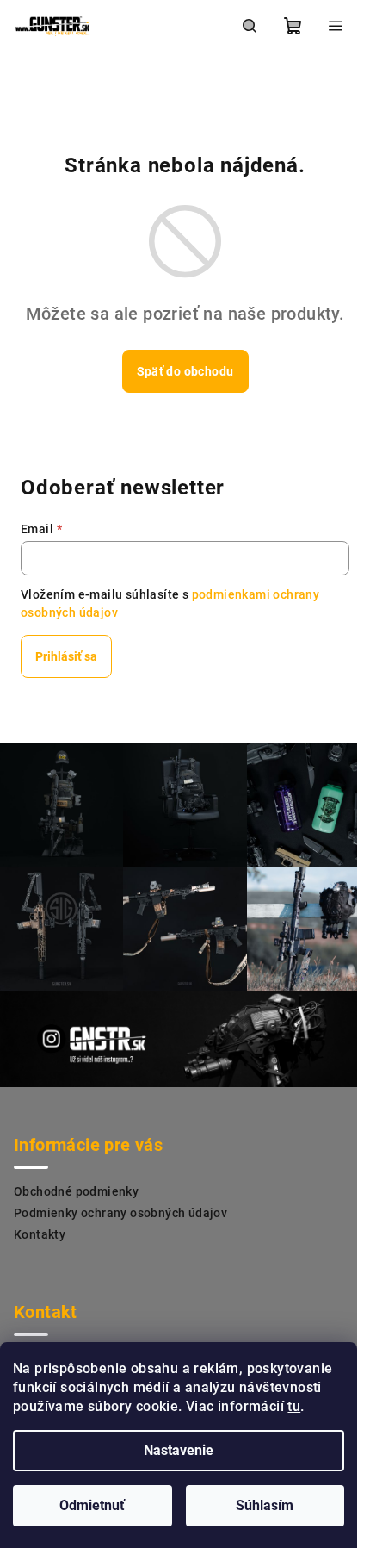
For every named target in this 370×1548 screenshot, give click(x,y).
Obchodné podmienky (76, 1191)
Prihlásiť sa (66, 656)
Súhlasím (264, 1505)
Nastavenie (178, 1450)
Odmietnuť (92, 1505)
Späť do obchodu (185, 371)
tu (293, 1406)
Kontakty (39, 1234)
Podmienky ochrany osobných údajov (120, 1213)
